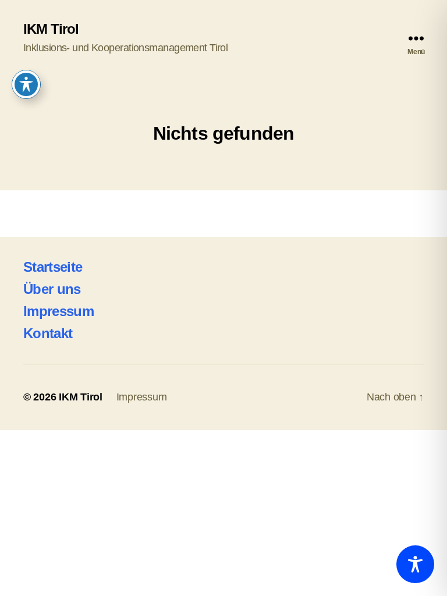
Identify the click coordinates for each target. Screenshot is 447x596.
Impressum (58, 311)
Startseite (52, 267)
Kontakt (47, 333)
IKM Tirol (51, 29)
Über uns (52, 289)
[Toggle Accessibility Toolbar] (415, 564)
